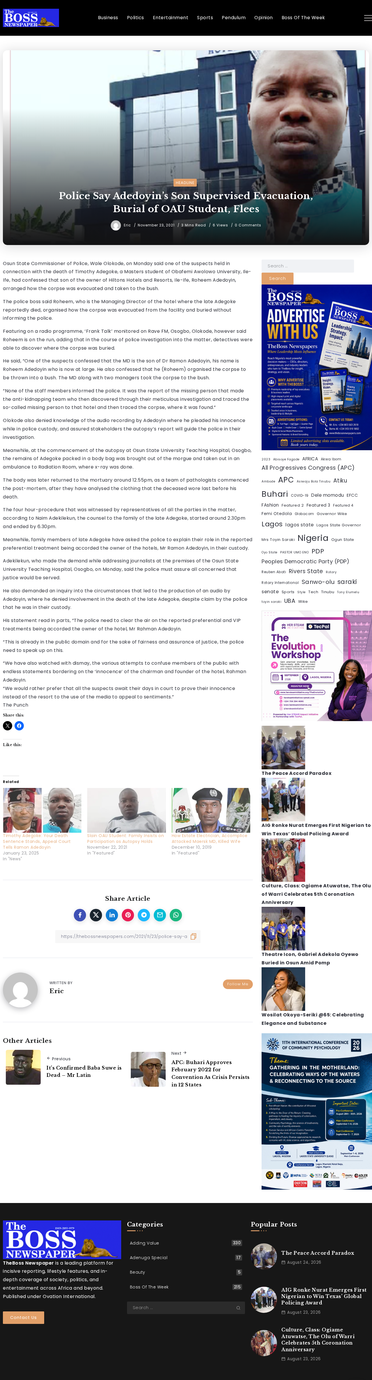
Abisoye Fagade (286, 459)
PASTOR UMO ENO (294, 552)
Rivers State (306, 571)
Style (301, 592)
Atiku (340, 481)
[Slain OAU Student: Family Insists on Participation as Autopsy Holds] (126, 810)
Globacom (304, 514)
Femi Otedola (277, 513)
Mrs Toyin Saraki (278, 539)
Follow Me (237, 984)
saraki (347, 582)
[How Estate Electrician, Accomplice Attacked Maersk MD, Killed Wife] (211, 810)
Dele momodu (327, 495)
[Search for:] (308, 265)
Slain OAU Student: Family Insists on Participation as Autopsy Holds (125, 838)
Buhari (275, 494)
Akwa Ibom (331, 459)
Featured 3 (318, 505)
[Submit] (240, 1308)
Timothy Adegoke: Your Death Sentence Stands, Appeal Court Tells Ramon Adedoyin (37, 841)
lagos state (299, 524)
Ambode (268, 481)
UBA (290, 601)
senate (270, 591)
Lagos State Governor (338, 525)
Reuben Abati (274, 572)
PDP (318, 551)
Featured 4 (343, 505)
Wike (303, 601)
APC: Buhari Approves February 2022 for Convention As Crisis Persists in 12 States (210, 1073)
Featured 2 (293, 505)
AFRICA (310, 459)
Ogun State (342, 539)
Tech (313, 592)
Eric (128, 225)
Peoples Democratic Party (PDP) (305, 561)
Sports (288, 592)
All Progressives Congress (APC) (308, 468)
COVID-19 (300, 495)
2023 (266, 459)
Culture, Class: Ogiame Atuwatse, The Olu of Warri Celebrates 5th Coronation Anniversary (316, 894)
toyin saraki (271, 602)
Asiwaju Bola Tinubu (314, 481)
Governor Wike (332, 513)
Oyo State (270, 552)
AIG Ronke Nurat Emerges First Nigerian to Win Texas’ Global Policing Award (324, 1296)
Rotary (331, 572)
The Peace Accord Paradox (296, 773)
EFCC (352, 495)
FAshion (270, 505)
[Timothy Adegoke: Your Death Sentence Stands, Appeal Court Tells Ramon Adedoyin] (42, 810)
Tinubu (328, 592)
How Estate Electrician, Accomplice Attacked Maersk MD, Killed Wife (210, 838)
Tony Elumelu (348, 592)
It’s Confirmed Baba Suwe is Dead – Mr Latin (84, 1071)
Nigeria (313, 538)
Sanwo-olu (318, 582)
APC (286, 480)
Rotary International (280, 582)
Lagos (272, 524)
